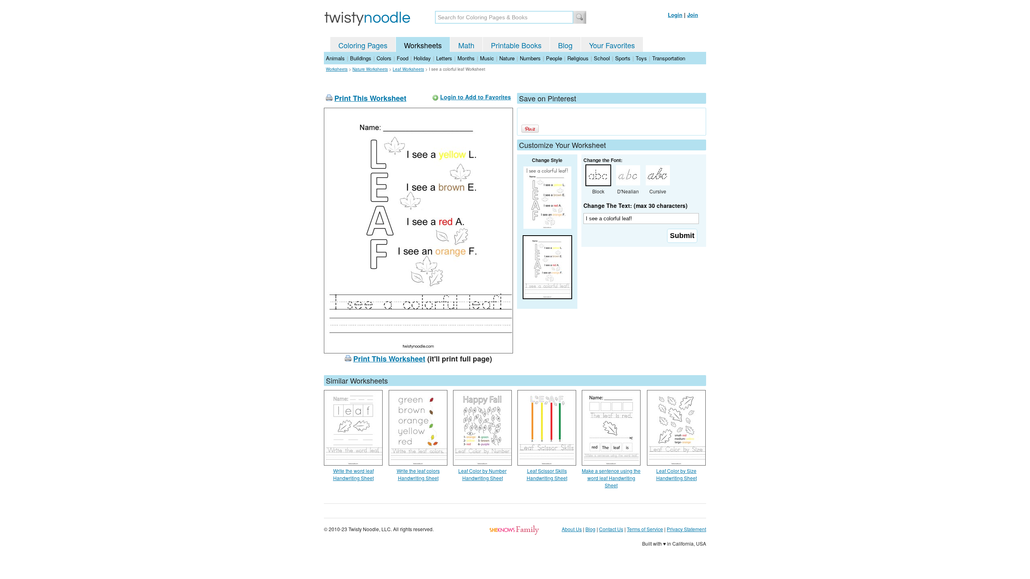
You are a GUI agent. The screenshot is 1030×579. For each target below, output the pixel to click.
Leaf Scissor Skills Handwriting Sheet (547, 474)
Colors (384, 58)
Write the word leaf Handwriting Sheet (353, 474)
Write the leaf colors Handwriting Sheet (418, 474)
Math (466, 45)
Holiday (422, 58)
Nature (507, 58)
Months (466, 58)
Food (402, 58)
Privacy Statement (686, 529)
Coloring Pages (362, 45)
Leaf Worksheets (408, 69)
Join (692, 14)
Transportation (668, 58)
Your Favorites (612, 45)
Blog (565, 45)
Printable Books (516, 45)
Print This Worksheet (370, 98)
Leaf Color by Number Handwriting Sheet (482, 474)
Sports (622, 58)
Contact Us (611, 529)
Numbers (530, 58)
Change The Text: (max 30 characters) (635, 205)
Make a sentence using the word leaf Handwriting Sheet (611, 478)
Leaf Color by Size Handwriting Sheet (676, 474)
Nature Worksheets (370, 69)
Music (487, 58)
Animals (335, 58)
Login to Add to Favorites (475, 97)
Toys (641, 58)
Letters (444, 58)
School (602, 58)
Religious (578, 58)
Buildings (360, 58)
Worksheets (423, 45)
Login (675, 14)
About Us (572, 529)
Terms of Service (645, 529)
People (554, 58)
